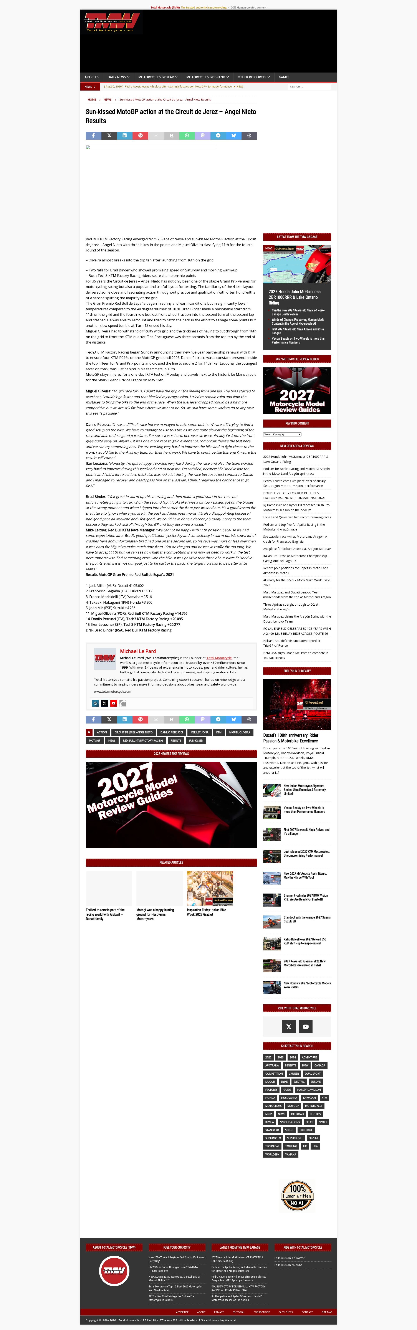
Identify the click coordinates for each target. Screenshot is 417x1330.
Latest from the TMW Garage (297, 237)
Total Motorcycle (219, 658)
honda (270, 1098)
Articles (92, 77)
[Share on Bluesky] (234, 136)
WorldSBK (272, 1154)
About (201, 1312)
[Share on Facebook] (93, 136)
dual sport (313, 1074)
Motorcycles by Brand (205, 77)
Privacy (219, 1312)
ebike (284, 1082)
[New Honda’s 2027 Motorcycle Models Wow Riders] (272, 987)
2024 (293, 1057)
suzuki (313, 1138)
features (271, 1090)
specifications (290, 1122)
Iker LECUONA (199, 732)
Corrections (261, 1312)
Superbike (306, 1130)
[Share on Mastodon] (202, 136)
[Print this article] (171, 136)
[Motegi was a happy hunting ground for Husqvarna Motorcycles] (159, 888)
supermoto (273, 1138)
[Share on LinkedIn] (124, 136)
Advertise (182, 1312)
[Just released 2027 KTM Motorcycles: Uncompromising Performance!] (272, 856)
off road (297, 1114)
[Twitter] (104, 703)
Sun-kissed (196, 740)
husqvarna (289, 1098)
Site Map (327, 1312)
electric (299, 1082)
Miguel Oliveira (239, 732)
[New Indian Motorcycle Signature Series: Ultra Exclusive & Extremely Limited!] (272, 790)
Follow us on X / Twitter (289, 1258)
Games (284, 77)
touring (291, 1146)
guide (287, 1090)
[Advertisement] (241, 42)
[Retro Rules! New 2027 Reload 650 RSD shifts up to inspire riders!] (272, 943)
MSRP (268, 1114)
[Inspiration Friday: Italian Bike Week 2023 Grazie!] (210, 888)
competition (274, 1074)
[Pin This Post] (140, 136)
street (289, 1130)
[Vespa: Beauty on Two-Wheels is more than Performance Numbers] (272, 812)
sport (323, 1122)
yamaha (290, 1154)
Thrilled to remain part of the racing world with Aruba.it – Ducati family (105, 914)
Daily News (117, 77)
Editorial (239, 1312)
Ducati (270, 1082)
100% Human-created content (247, 7)
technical (272, 1146)
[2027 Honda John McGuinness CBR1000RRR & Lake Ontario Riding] (297, 281)
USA (315, 1146)
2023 (281, 1057)
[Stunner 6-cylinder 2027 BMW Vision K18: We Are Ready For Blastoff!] (272, 900)
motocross (273, 1106)
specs (309, 1122)
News (111, 740)
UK (305, 1146)
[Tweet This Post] (109, 136)
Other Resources (252, 77)
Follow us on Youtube (289, 1265)
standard (272, 1130)
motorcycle (313, 1106)
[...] (277, 772)
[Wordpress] (95, 703)
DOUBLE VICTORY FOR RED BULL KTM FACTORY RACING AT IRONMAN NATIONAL (238, 1288)
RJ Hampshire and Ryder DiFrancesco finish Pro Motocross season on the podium (238, 1298)
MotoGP (95, 740)
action (102, 732)
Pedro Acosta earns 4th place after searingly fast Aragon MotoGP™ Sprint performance (239, 1278)
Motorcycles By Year (156, 77)
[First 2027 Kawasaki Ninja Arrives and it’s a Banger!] (272, 834)
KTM (219, 732)
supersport (295, 1138)
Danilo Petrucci (172, 732)
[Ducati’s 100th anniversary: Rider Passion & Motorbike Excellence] (297, 704)
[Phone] (122, 703)
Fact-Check (286, 1312)
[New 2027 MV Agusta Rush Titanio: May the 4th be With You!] (272, 878)
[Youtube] (113, 703)
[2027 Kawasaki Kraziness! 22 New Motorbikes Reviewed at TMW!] (272, 965)
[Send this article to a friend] (156, 136)
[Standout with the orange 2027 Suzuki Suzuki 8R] (272, 922)
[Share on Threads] (249, 136)
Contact (307, 1312)
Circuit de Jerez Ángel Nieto (134, 732)
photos (315, 1114)
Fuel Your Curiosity (297, 671)
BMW (305, 1065)
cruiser (294, 1074)
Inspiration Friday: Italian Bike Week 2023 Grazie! (206, 912)
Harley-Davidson (309, 1090)
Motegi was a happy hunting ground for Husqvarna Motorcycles (155, 914)
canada (319, 1065)
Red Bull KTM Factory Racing (143, 740)
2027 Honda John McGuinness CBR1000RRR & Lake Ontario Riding (295, 297)
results (176, 740)
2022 (268, 1057)
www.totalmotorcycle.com (112, 691)
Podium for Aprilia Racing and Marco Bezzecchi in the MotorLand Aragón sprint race (239, 1269)
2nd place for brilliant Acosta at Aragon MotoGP (297, 549)
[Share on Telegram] (218, 136)
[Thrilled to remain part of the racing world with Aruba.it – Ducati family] (109, 888)
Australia (272, 1065)
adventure (309, 1057)
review (269, 1122)
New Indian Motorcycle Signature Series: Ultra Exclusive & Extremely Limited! (305, 789)
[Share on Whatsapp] (187, 136)
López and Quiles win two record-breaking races (297, 517)
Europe (316, 1082)
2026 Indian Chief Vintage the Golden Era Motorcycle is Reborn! (171, 1298)
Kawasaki (309, 1098)
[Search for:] (309, 86)
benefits (290, 1065)
